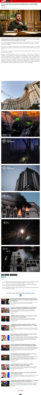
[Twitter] (3, 277)
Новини (2, 7)
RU (39, 1)
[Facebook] (2, 277)
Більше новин (20, 390)
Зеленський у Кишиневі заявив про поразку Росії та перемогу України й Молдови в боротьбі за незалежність (24, 381)
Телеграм (32, 293)
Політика (5, 7)
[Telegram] (5, 277)
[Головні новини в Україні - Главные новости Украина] (5, 1)
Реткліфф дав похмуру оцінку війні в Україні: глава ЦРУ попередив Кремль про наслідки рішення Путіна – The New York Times (23, 325)
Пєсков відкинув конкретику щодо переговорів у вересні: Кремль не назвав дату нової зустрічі (23, 334)
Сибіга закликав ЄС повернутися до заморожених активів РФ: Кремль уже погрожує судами (23, 316)
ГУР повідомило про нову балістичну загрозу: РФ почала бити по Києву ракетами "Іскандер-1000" (23, 354)
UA (37, 1)
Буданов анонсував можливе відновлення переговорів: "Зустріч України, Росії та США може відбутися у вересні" (23, 345)
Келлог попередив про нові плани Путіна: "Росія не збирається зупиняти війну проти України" (22, 365)
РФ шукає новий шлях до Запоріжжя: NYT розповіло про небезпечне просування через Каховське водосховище (21, 285)
